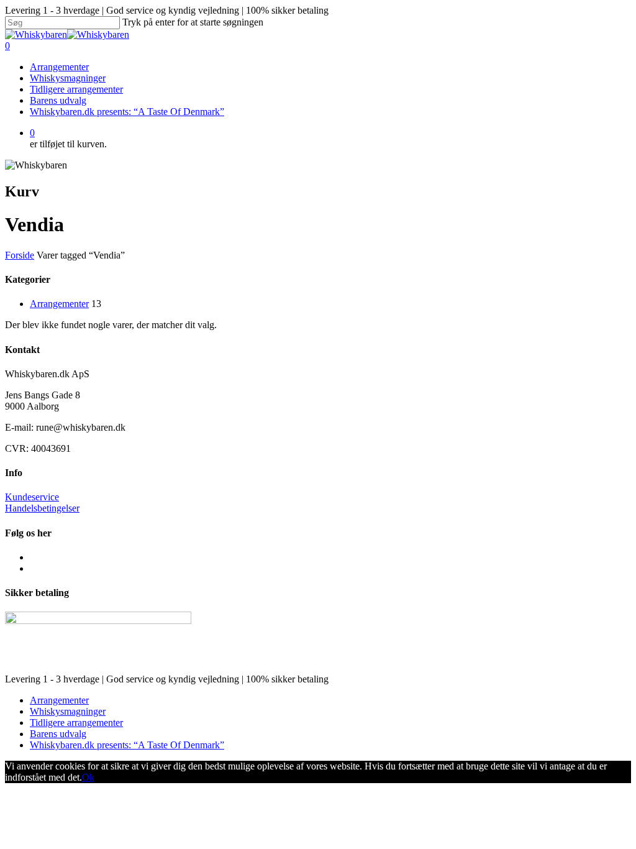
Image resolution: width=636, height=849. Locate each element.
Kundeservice (32, 497)
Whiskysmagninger (68, 78)
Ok (88, 777)
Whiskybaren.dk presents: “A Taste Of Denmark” (127, 111)
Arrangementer (59, 67)
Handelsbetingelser (42, 508)
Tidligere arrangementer (76, 89)
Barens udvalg (58, 100)
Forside (19, 255)
